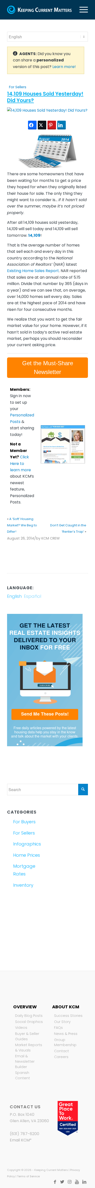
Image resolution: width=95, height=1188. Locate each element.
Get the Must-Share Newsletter (47, 367)
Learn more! (64, 66)
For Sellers (17, 87)
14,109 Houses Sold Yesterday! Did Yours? (45, 97)
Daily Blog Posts (29, 1015)
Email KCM (20, 1140)
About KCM (65, 1007)
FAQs (58, 1027)
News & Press (65, 1033)
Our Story (62, 1021)
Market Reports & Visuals (28, 1047)
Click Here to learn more (20, 463)
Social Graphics (29, 1021)
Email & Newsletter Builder (25, 1061)
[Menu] (81, 10)
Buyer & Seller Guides (27, 1036)
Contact (61, 1051)
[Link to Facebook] (55, 1182)
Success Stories (68, 1015)
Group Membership (65, 1042)
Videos (21, 1027)
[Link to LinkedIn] (84, 1182)
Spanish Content (22, 1075)
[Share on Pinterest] (52, 125)
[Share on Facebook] (32, 125)
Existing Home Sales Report (33, 271)
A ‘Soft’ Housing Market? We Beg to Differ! (22, 525)
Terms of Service (28, 1176)
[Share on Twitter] (42, 125)
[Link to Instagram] (69, 1182)
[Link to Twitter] (62, 1182)
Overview (25, 1007)
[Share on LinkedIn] (61, 125)
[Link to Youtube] (77, 1182)
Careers (61, 1056)
